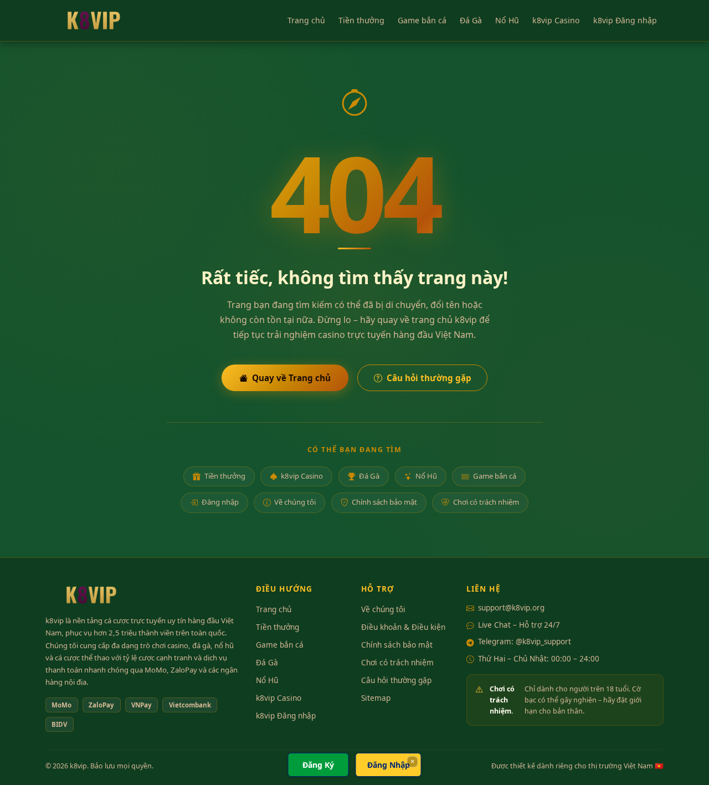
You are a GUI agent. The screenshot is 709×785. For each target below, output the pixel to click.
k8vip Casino (556, 20)
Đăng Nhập (388, 765)
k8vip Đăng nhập (625, 20)
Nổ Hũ (507, 20)
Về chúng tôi (295, 502)
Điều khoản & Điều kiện (403, 627)
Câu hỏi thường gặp (429, 377)
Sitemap (376, 697)
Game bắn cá (422, 20)
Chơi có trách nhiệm (486, 502)
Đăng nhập (220, 502)
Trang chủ (306, 20)
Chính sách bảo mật (384, 502)
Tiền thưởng (361, 20)
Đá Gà (471, 20)
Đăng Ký (318, 765)
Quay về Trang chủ (291, 377)
